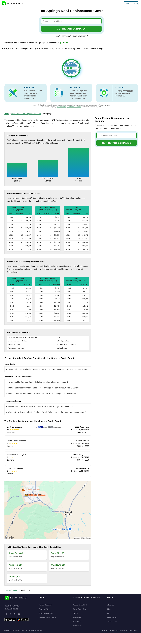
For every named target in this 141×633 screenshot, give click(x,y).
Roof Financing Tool (45, 613)
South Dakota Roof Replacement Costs (26, 114)
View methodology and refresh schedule (69, 107)
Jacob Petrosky (11, 590)
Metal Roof (77, 617)
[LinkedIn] (14, 614)
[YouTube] (18, 614)
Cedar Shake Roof (79, 609)
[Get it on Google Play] (23, 619)
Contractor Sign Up (131, 3)
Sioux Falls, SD (16, 553)
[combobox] (71, 21)
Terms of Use (112, 621)
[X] (6, 614)
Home (6, 114)
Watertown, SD (58, 565)
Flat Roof (76, 613)
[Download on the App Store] (10, 619)
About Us (110, 605)
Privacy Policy (112, 617)
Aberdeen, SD (15, 565)
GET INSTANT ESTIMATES (71, 29)
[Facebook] (10, 614)
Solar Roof (76, 621)
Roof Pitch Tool (44, 609)
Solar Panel (77, 626)
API (108, 613)
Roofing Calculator (45, 605)
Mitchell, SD (14, 577)
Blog (108, 609)
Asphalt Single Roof (80, 605)
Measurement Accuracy (47, 617)
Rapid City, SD (57, 553)
